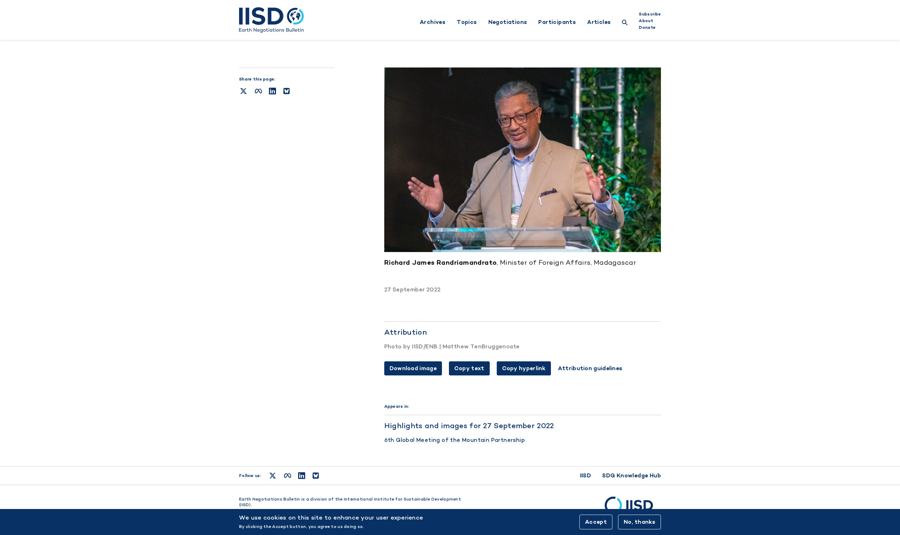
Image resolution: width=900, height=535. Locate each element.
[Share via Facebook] (258, 91)
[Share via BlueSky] (286, 91)
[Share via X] (243, 91)
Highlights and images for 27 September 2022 (469, 425)
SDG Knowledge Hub (631, 475)
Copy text (469, 368)
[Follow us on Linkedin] (301, 475)
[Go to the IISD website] (633, 508)
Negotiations (507, 22)
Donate (647, 27)
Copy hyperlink (524, 368)
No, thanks (639, 522)
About (646, 21)
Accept (596, 522)
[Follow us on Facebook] (287, 475)
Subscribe (650, 14)
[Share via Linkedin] (272, 91)
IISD (585, 475)
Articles (599, 22)
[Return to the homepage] (271, 20)
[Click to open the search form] (624, 23)
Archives (432, 22)
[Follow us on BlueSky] (315, 475)
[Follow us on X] (272, 475)
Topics (467, 22)
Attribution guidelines (590, 368)
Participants (557, 22)
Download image (413, 368)
